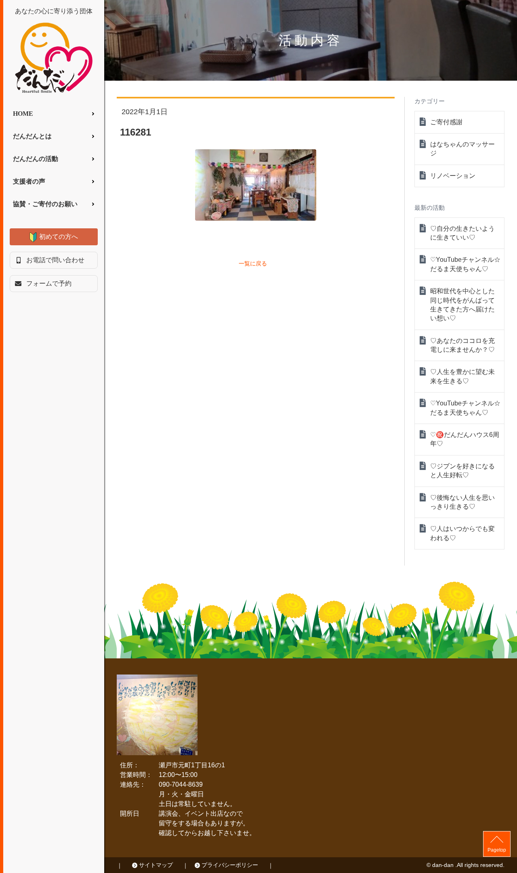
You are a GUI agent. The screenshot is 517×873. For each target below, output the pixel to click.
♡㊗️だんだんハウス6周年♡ (464, 439)
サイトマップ (156, 865)
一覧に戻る (253, 263)
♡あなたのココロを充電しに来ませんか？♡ (462, 345)
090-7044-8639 (181, 784)
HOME (23, 113)
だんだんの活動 (35, 158)
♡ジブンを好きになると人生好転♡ (462, 470)
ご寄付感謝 (446, 122)
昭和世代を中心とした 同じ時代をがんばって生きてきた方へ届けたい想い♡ (462, 305)
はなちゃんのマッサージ (462, 149)
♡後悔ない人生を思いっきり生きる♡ (462, 502)
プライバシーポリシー (230, 865)
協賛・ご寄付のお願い (45, 203)
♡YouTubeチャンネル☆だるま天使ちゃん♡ (465, 264)
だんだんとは (32, 136)
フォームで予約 (48, 283)
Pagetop (497, 850)
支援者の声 (29, 181)
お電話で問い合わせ (55, 260)
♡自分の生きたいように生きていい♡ (462, 233)
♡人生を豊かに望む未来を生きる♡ (462, 376)
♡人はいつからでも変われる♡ (462, 533)
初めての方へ (58, 236)
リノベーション (452, 175)
